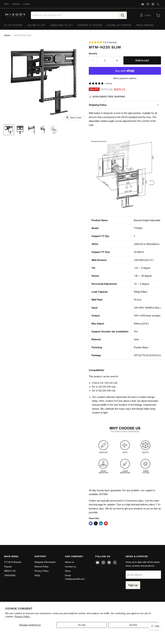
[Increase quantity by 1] (117, 60)
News (68, 571)
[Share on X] (96, 523)
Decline (133, 625)
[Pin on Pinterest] (106, 523)
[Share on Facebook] (91, 523)
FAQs (6, 4)
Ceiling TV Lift (36, 25)
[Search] (122, 15)
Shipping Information (45, 562)
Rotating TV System (90, 25)
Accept (81, 625)
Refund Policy (41, 566)
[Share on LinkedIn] (101, 523)
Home (7, 35)
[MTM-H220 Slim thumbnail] (9, 130)
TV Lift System (13, 25)
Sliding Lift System (119, 25)
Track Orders (144, 25)
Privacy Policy (22, 616)
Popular (8, 566)
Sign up (133, 585)
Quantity (93, 53)
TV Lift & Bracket (12, 562)
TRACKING (10, 575)
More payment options (124, 78)
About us (69, 562)
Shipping (16, 4)
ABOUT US (9, 571)
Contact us (70, 566)
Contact (26, 4)
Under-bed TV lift (61, 25)
